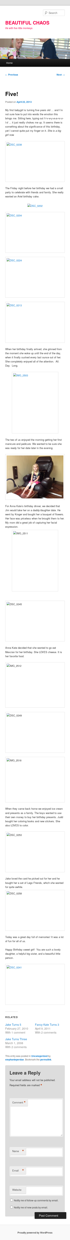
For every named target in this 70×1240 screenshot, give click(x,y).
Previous (11, 74)
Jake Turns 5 (13, 1024)
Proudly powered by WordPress (35, 1232)
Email (18, 1170)
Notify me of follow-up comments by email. (36, 1200)
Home (9, 62)
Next (61, 74)
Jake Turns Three (16, 1039)
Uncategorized (39, 1056)
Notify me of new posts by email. (31, 1207)
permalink (45, 1059)
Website (16, 1190)
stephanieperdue (14, 1059)
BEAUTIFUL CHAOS (27, 22)
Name (18, 1151)
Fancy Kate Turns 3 (47, 1024)
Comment (19, 1102)
